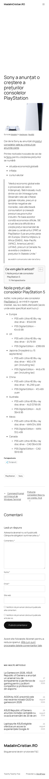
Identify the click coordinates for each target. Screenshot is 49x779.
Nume (7, 572)
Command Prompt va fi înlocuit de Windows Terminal (14, 496)
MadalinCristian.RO (14, 4)
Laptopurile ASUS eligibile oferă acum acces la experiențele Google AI (17, 726)
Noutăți (31, 134)
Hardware (23, 134)
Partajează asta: (18, 280)
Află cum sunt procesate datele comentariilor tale (23, 644)
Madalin (14, 134)
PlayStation (10, 476)
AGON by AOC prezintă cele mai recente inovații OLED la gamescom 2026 (19, 699)
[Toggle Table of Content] (39, 269)
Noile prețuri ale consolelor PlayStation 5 (20, 275)
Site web (7, 595)
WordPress (40, 774)
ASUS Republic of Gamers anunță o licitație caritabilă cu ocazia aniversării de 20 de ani (20, 713)
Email (6, 583)
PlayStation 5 (11, 301)
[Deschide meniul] (43, 4)
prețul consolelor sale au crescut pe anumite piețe (23, 144)
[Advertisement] (24, 42)
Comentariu (9, 540)
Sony (9, 157)
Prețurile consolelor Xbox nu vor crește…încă (36, 495)
